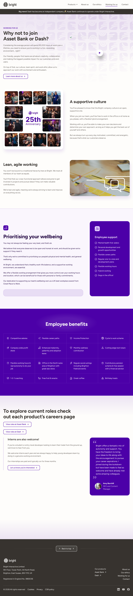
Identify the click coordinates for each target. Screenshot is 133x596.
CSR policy (49, 589)
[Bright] (10, 4)
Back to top (66, 548)
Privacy (40, 589)
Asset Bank (99, 572)
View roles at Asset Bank (16, 424)
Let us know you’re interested (22, 468)
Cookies (31, 589)
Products (73, 5)
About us (85, 4)
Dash (97, 575)
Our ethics (97, 4)
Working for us (111, 4)
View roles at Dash (13, 432)
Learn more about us (14, 76)
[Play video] (99, 53)
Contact (125, 4)
